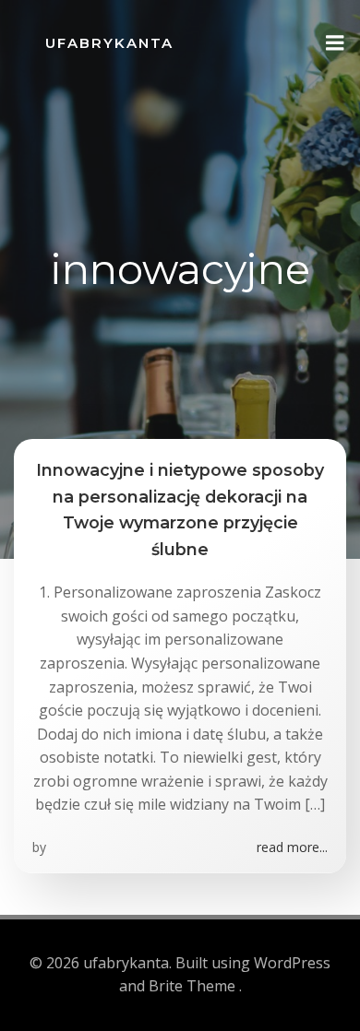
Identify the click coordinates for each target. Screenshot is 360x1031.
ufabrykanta (109, 43)
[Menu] (335, 43)
